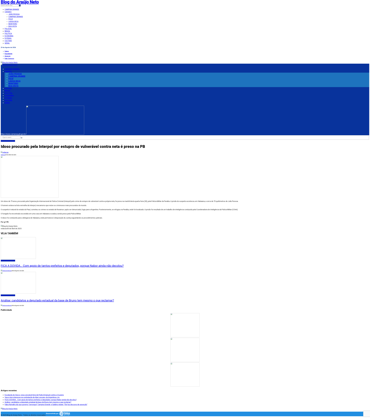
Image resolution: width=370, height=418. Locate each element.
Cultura (8, 41)
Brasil (7, 31)
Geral (7, 43)
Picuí (10, 19)
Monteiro (12, 24)
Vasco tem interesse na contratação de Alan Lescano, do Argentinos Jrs (32, 397)
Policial (8, 29)
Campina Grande (12, 9)
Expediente (8, 54)
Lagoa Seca (13, 21)
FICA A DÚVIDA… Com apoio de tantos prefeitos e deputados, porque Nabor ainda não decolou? (62, 265)
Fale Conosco (9, 58)
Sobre (7, 51)
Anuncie (7, 56)
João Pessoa (14, 14)
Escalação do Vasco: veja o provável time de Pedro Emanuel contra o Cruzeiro (34, 395)
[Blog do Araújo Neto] (9, 62)
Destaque (4, 141)
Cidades (8, 12)
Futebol (8, 38)
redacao (3, 154)
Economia (9, 36)
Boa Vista (12, 26)
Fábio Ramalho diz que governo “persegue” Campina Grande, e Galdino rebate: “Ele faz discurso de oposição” (46, 405)
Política (8, 34)
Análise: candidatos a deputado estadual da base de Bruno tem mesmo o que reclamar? (57, 300)
